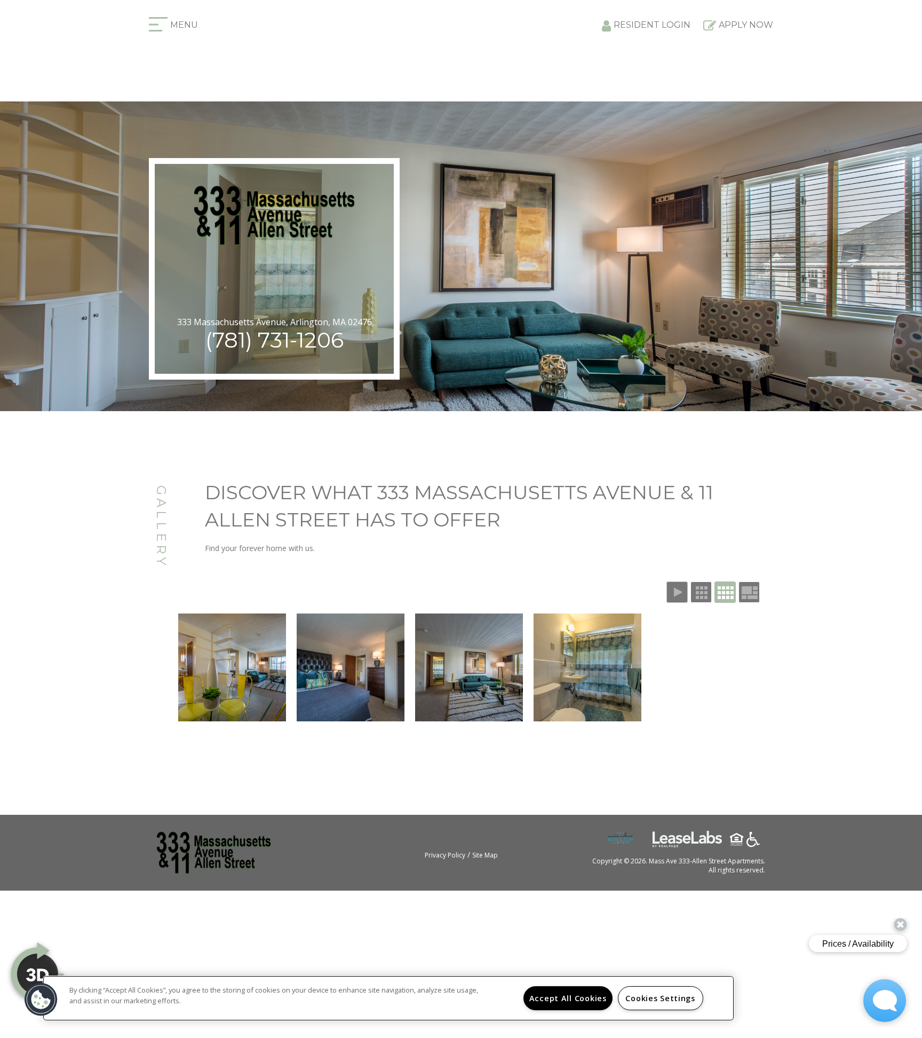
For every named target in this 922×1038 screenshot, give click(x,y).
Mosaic (749, 592)
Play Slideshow (677, 592)
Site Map (485, 855)
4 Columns (725, 592)
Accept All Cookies (568, 998)
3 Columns (701, 592)
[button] (41, 999)
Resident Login (652, 25)
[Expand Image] (232, 667)
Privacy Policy (445, 855)
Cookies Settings (660, 998)
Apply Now (746, 25)
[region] (388, 998)
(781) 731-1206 (274, 340)
